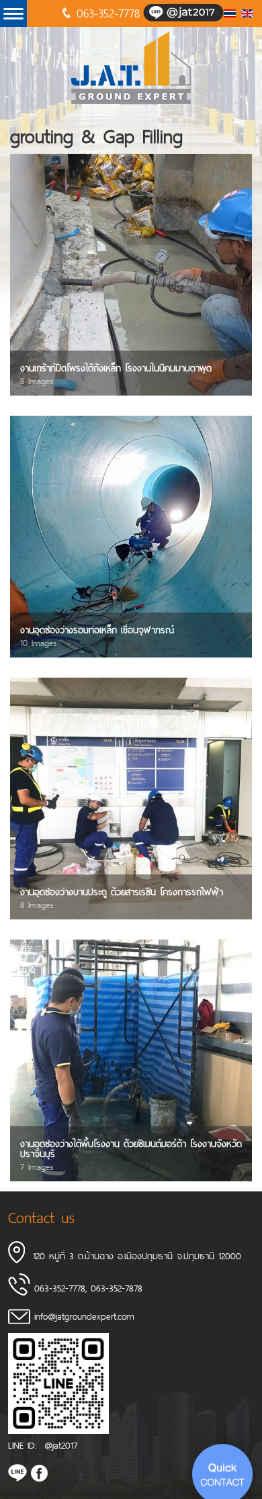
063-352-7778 (108, 13)
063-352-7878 (116, 1287)
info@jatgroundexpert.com (84, 1316)
